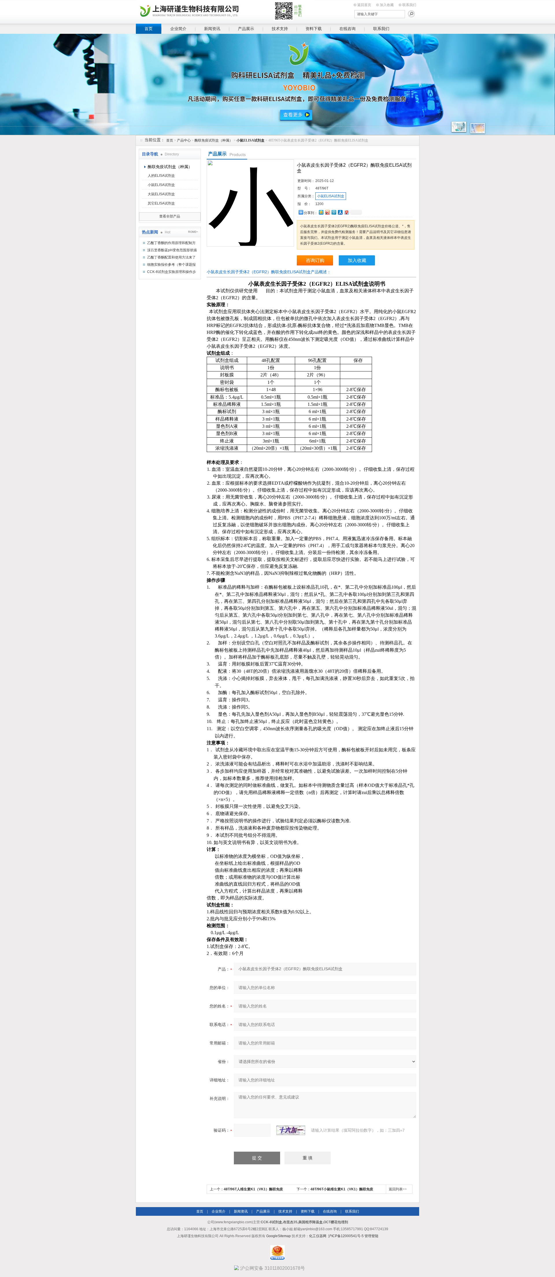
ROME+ (193, 232)
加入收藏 (387, 5)
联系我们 (409, 5)
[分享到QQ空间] (321, 212)
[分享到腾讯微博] (333, 212)
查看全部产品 (169, 216)
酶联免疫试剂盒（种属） (214, 140)
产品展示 (246, 28)
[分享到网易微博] (346, 212)
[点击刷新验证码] (290, 1130)
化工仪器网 (317, 1236)
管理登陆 (371, 1236)
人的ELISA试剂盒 (161, 176)
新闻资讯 (212, 28)
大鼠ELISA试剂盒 (161, 194)
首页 (149, 28)
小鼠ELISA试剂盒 (161, 185)
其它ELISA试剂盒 (161, 203)
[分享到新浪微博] (327, 212)
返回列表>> (398, 1189)
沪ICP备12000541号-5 (346, 1236)
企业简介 (178, 28)
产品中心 (184, 140)
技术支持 (280, 28)
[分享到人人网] (340, 212)
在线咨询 (347, 28)
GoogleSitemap (278, 1236)
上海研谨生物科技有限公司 (225, 11)
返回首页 (364, 5)
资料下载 (314, 28)
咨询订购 (315, 260)
